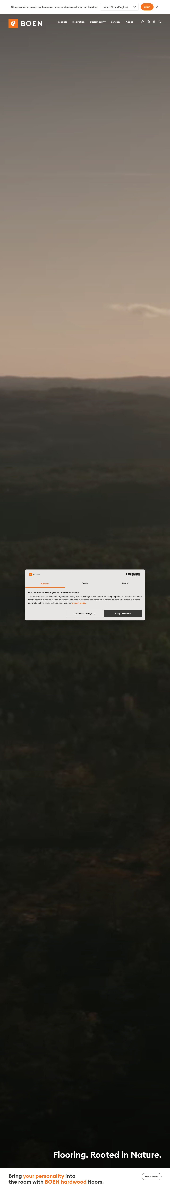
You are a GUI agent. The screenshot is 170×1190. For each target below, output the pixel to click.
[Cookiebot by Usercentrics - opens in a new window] (130, 575)
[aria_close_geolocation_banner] (157, 6)
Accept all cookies (123, 613)
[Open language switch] (148, 21)
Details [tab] (85, 583)
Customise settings (83, 613)
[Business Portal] (154, 21)
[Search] (160, 21)
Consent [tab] (45, 584)
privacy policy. (79, 603)
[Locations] (142, 21)
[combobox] (119, 7)
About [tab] (125, 583)
